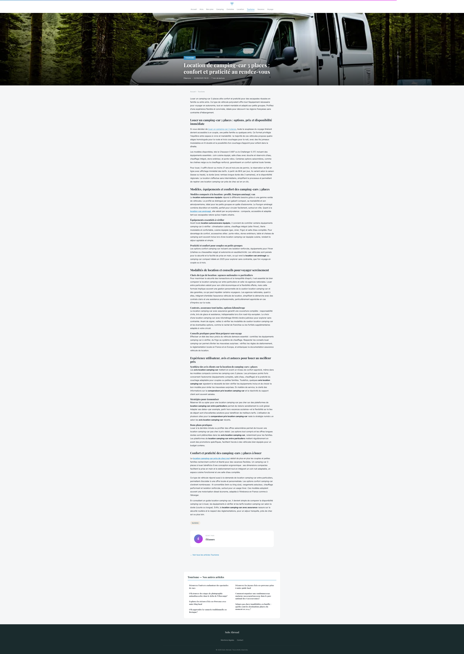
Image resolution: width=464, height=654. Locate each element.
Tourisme (250, 9)
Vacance (260, 9)
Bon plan (209, 9)
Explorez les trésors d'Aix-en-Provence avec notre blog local (207, 602)
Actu (201, 9)
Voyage (270, 9)
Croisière (230, 9)
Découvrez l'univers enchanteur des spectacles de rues (208, 586)
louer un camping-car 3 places (222, 129)
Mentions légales (227, 640)
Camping (220, 9)
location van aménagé (200, 211)
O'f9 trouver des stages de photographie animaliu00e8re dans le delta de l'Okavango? (208, 594)
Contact (240, 640)
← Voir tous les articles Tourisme (204, 555)
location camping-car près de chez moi (211, 458)
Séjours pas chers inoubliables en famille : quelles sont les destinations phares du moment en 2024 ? (253, 606)
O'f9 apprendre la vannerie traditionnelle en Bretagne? (208, 610)
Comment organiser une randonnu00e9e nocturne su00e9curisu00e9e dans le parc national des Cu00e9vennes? (253, 596)
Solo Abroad (232, 632)
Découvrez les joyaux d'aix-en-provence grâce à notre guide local (254, 586)
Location (240, 9)
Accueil (194, 9)
